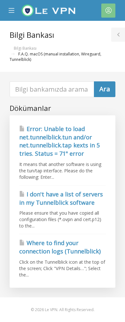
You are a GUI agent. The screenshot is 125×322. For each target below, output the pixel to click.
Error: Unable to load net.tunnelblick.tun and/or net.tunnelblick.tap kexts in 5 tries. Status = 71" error (59, 141)
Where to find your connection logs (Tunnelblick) (60, 247)
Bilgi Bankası (25, 48)
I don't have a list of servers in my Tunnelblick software (61, 198)
